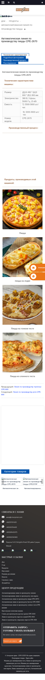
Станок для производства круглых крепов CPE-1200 (18, 614)
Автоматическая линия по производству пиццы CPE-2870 (12, 488)
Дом (3, 21)
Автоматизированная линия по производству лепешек (19, 593)
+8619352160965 (12, 537)
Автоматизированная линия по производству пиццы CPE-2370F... (33, 488)
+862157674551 (11, 522)
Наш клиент (5, 571)
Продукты (13, 21)
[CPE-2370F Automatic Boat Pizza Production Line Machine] (33, 482)
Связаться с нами (7, 580)
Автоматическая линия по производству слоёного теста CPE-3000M (21, 606)
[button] (3, 481)
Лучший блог (6, 583)
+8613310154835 (11, 527)
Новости (4, 577)
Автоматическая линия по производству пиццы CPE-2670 (20, 599)
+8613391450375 (11, 532)
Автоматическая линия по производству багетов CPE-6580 (21, 602)
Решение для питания (8, 574)
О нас (3, 565)
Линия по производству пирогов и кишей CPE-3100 (18, 617)
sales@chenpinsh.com (14, 517)
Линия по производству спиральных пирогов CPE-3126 (19, 620)
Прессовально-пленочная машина (12, 611)
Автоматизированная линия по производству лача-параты (20, 596)
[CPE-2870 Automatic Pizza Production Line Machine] (12, 482)
